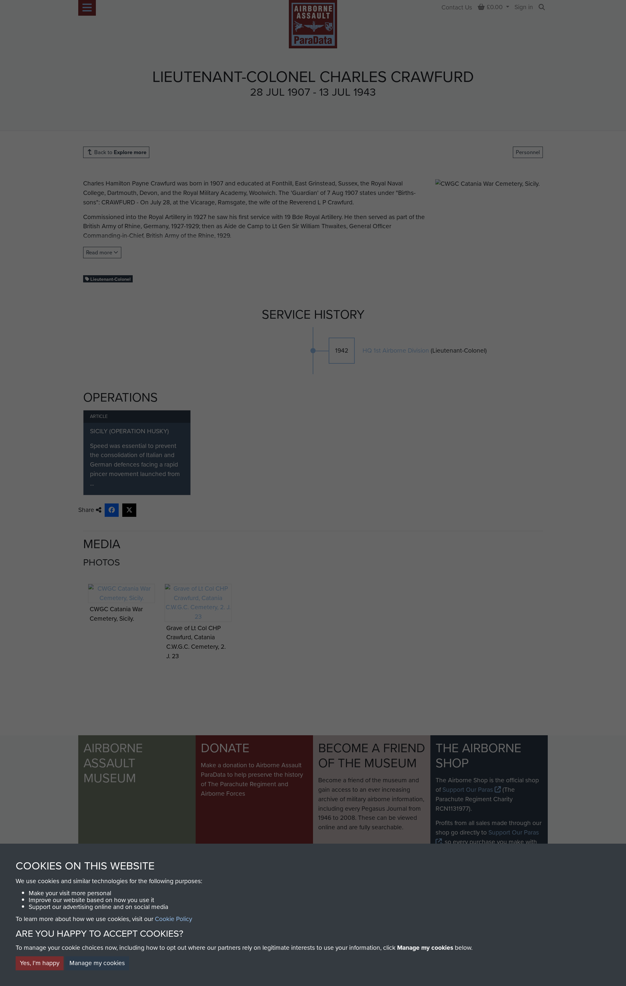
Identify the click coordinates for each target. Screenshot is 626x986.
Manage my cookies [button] (97, 963)
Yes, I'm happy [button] (39, 963)
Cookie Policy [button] (173, 919)
